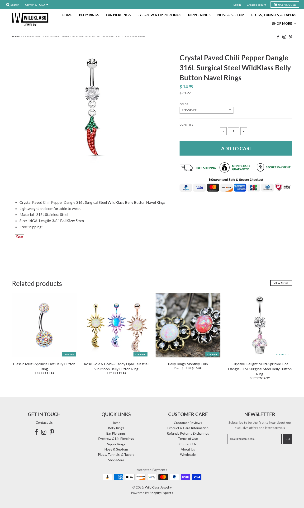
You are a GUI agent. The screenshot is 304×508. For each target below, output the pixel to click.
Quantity (186, 124)
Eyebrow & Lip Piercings (159, 15)
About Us (188, 449)
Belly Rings (89, 15)
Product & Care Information (188, 428)
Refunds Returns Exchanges (188, 433)
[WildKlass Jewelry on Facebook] (278, 36)
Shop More (282, 23)
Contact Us (44, 422)
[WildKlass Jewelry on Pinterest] (290, 36)
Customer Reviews (188, 423)
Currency (31, 4)
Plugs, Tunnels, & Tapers (273, 15)
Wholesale (188, 454)
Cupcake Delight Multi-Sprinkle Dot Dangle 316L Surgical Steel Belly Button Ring (260, 369)
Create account (256, 4)
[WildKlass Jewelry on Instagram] (284, 36)
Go (287, 438)
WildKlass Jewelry (158, 487)
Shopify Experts (161, 493)
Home (67, 15)
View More (281, 283)
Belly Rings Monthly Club (188, 364)
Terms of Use (188, 439)
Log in (237, 4)
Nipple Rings (199, 15)
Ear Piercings (118, 15)
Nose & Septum (230, 15)
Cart (287, 4)
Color (184, 104)
